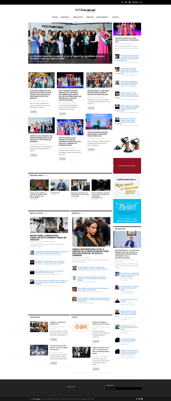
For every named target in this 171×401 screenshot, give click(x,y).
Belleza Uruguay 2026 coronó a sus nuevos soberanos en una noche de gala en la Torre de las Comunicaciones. (70, 141)
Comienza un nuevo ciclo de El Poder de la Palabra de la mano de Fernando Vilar (129, 352)
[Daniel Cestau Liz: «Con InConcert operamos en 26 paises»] (117, 327)
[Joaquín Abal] (59, 185)
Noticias (55, 17)
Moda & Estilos (78, 17)
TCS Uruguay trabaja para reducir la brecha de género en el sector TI (59, 347)
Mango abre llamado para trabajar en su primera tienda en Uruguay (48, 237)
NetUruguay (36, 399)
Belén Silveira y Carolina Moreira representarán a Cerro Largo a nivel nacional (93, 289)
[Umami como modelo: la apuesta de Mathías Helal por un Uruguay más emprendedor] (39, 185)
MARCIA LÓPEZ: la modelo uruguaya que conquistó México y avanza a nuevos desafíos (92, 268)
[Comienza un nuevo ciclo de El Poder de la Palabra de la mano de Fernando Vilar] (117, 351)
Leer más (33, 112)
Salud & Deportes (102, 17)
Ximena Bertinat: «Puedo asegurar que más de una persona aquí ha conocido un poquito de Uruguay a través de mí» (94, 299)
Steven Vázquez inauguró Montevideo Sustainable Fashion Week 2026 (97, 134)
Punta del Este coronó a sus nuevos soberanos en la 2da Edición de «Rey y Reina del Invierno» (41, 138)
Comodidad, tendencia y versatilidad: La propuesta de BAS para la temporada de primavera (51, 252)
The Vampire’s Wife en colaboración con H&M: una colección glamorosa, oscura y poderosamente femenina (51, 282)
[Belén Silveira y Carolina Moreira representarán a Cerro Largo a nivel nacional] (74, 289)
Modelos (88, 257)
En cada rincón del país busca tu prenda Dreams (128, 339)
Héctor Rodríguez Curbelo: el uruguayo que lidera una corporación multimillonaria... (101, 195)
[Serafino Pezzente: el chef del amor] (117, 300)
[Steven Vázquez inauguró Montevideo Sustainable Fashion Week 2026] (99, 122)
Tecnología (90, 17)
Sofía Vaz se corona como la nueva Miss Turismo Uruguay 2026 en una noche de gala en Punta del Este (127, 58)
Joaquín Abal (54, 193)
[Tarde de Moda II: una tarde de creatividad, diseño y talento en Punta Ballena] (99, 80)
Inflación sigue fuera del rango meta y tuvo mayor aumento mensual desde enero (125, 313)
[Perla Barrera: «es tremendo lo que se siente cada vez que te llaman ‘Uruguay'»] (117, 274)
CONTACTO (115, 17)
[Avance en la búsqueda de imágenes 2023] (39, 326)
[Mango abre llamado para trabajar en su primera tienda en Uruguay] (49, 225)
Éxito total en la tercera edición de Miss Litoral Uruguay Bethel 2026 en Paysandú (125, 121)
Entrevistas (65, 17)
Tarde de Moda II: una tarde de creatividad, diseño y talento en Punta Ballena (98, 92)
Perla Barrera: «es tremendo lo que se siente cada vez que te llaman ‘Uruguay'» (129, 274)
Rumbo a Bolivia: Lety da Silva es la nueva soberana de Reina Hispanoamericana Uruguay (126, 95)
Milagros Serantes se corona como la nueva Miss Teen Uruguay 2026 (127, 40)
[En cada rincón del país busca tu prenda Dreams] (117, 340)
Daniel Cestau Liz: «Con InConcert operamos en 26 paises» (128, 327)
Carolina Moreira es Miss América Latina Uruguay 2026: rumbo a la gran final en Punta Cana (126, 71)
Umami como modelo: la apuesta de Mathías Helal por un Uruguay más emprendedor (38, 195)
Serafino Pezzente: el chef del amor (128, 300)
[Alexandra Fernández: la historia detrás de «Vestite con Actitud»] (80, 185)
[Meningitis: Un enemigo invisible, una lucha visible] (81, 326)
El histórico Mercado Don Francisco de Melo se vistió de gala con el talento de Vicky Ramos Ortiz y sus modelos (41, 94)
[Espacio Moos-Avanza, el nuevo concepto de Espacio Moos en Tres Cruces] (32, 272)
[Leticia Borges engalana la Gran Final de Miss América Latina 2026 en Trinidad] (117, 82)
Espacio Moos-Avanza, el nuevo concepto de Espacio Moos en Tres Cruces (49, 271)
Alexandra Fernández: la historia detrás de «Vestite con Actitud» (80, 194)
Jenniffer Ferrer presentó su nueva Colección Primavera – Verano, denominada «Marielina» (50, 262)
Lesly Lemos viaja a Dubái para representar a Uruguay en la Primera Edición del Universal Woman (92, 278)
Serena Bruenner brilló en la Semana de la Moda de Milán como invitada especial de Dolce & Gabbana (90, 252)
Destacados (40, 61)
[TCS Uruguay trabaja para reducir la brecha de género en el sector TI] (39, 350)
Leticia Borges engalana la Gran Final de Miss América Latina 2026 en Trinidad (129, 83)
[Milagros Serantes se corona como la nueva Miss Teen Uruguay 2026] (127, 27)
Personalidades (119, 261)
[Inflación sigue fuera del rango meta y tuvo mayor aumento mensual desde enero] (117, 312)
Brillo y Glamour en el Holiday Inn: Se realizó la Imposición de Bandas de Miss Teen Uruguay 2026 (127, 108)
